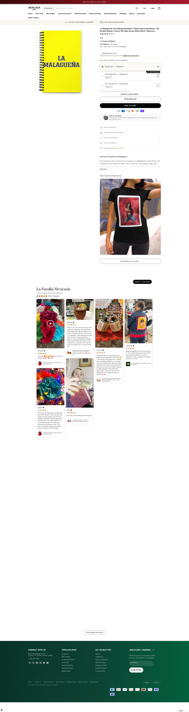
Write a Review (142, 282)
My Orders (141, 14)
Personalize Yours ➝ (130, 261)
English (146, 682)
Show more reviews (94, 632)
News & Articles (95, 14)
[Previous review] (101, 117)
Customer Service (64, 14)
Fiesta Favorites (80, 14)
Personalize (130, 99)
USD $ (156, 682)
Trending (122, 14)
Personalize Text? (109, 53)
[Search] (136, 8)
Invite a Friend (33, 18)
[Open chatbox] (1, 710)
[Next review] (159, 117)
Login (153, 8)
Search (131, 14)
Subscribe (136, 670)
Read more (103, 169)
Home (30, 14)
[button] (94, 22)
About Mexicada (110, 14)
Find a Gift (39, 14)
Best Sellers (50, 14)
